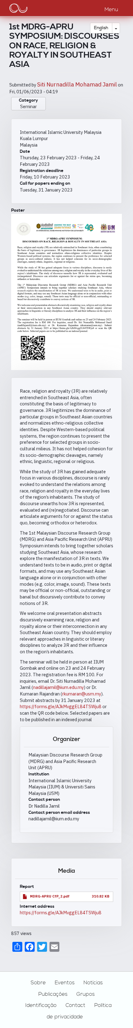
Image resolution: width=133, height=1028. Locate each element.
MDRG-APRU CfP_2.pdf (50, 896)
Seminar (28, 106)
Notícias (93, 982)
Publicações (52, 994)
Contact (75, 1005)
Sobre (38, 982)
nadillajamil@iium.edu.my (58, 687)
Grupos (85, 994)
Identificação (41, 1005)
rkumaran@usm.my (81, 694)
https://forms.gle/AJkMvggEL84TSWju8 (61, 706)
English (101, 28)
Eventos (65, 982)
